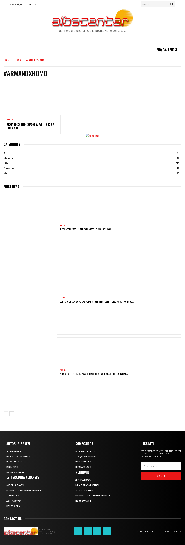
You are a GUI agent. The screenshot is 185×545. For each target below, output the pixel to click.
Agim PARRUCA (13, 501)
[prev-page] (6, 413)
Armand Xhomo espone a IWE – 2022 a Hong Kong (31, 126)
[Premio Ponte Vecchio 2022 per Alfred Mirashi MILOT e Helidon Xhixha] (30, 372)
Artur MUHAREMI (15, 472)
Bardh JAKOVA (83, 462)
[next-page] (11, 413)
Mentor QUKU (13, 506)
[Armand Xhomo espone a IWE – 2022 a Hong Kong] (32, 98)
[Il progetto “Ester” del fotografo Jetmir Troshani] (30, 227)
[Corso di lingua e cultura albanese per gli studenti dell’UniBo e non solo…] (30, 300)
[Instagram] (88, 531)
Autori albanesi (15, 485)
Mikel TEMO (12, 467)
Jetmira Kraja (13, 451)
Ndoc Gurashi (14, 462)
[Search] (171, 4)
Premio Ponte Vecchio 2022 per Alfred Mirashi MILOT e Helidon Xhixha (94, 373)
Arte (10, 120)
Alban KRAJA (13, 496)
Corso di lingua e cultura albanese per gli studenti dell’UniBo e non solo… (97, 301)
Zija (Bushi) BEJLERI (85, 456)
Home (8, 60)
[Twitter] (97, 531)
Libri (62, 298)
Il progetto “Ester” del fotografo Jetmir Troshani (85, 229)
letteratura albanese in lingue (23, 490)
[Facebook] (78, 531)
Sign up (161, 476)
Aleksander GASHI (85, 451)
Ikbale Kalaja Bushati (18, 456)
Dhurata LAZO (83, 467)
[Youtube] (107, 531)
